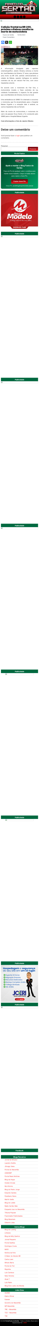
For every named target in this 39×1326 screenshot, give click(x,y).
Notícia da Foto (10, 1253)
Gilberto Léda (10, 1222)
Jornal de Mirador (11, 1160)
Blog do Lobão (10, 1203)
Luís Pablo (8, 1282)
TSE (6, 1316)
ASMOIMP (8, 1173)
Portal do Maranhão (12, 1170)
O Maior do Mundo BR (12, 1256)
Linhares (8, 1233)
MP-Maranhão (10, 1306)
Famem (7, 1299)
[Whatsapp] (24, 17)
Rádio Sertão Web (11, 1206)
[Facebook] (15, 17)
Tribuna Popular (10, 1213)
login (18, 136)
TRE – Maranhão (10, 1309)
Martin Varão (9, 1199)
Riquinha (8, 1269)
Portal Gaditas (10, 1243)
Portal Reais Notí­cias (12, 1176)
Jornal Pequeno (10, 1239)
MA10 (7, 1249)
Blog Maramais (10, 1219)
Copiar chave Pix (19, 181)
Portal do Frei (9, 1266)
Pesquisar (4, 146)
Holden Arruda (10, 1183)
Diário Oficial (9, 1296)
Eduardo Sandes (10, 1193)
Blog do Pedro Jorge (12, 1189)
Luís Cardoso (9, 1272)
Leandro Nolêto (10, 1163)
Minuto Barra (9, 1263)
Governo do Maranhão (13, 1303)
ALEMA (7, 1293)
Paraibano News (10, 1196)
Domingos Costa (11, 1246)
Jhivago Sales (10, 1166)
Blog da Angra (10, 1180)
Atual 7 (7, 1279)
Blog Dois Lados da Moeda (14, 1286)
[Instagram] (18, 17)
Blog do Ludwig (10, 1229)
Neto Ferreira (9, 1276)
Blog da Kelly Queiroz (12, 1236)
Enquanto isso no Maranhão (15, 1209)
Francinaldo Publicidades (14, 1216)
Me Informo (9, 1186)
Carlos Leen (9, 1259)
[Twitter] (21, 17)
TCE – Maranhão (10, 1313)
